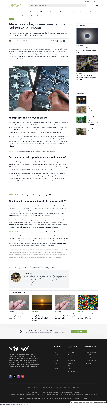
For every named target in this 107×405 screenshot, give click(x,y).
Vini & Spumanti (73, 371)
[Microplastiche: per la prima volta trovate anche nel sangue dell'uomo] (88, 302)
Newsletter (86, 1)
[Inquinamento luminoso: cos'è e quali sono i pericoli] (81, 100)
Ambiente (31, 12)
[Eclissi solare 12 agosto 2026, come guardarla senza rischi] (87, 36)
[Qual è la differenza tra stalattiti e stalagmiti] (81, 110)
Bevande (20, 12)
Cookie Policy (88, 358)
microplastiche (36, 267)
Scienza (70, 366)
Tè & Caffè (71, 352)
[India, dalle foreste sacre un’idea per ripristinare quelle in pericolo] (81, 120)
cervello (17, 267)
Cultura (42, 12)
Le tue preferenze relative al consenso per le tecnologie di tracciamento (88, 402)
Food (10, 12)
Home (10, 16)
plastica (46, 267)
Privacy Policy (88, 355)
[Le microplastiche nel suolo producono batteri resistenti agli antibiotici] (65, 302)
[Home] (16, 5)
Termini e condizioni (90, 352)
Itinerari (92, 12)
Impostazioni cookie (90, 360)
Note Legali (88, 363)
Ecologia (70, 355)
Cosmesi (52, 12)
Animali (82, 12)
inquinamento (26, 267)
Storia (69, 369)
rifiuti (53, 267)
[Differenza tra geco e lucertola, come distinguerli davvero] (87, 63)
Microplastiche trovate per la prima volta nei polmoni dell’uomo (39, 232)
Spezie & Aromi (72, 360)
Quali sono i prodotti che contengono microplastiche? (36, 195)
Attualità (72, 12)
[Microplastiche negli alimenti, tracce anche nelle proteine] (19, 302)
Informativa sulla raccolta (6, 404)
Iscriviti (79, 331)
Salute (62, 12)
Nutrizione (71, 358)
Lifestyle (70, 363)
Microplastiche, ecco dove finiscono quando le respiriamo (37, 151)
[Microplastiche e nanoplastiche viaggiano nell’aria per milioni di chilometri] (42, 302)
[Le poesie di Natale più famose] (81, 131)
